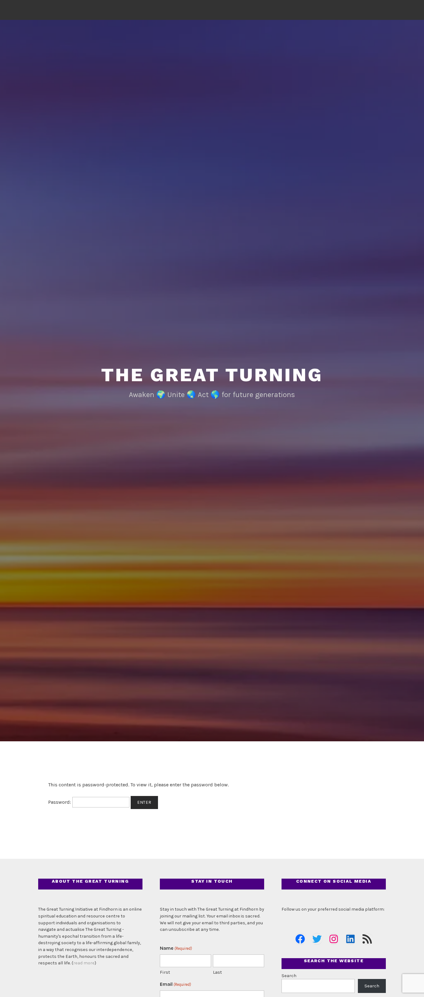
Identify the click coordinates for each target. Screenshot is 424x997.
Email (175, 984)
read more (84, 963)
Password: (60, 802)
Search (289, 975)
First (165, 972)
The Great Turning (212, 375)
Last (217, 972)
